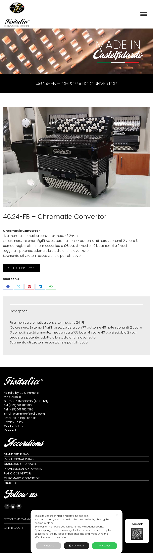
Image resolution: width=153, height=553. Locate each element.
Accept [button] (106, 545)
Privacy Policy (13, 422)
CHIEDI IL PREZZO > (21, 268)
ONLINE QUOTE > (14, 528)
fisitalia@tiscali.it (24, 418)
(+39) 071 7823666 (21, 405)
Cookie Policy (13, 426)
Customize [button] (78, 545)
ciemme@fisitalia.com (29, 414)
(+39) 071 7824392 (21, 409)
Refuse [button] (50, 545)
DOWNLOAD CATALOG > (20, 519)
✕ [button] (117, 515)
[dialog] (77, 531)
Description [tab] (18, 311)
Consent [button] (10, 430)
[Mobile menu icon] (143, 14)
